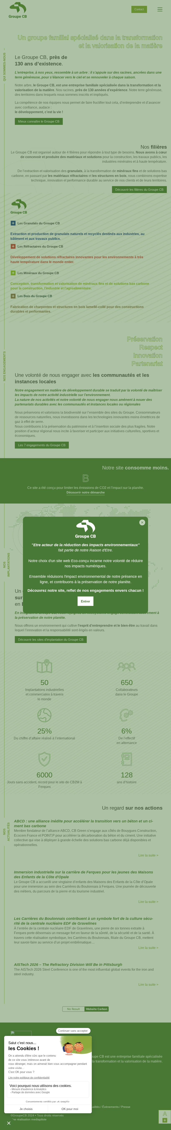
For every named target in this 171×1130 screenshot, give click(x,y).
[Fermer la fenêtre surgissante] (142, 522)
